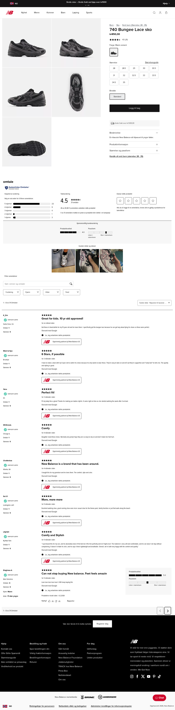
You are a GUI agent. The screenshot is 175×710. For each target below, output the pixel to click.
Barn (112, 25)
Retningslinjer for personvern (42, 706)
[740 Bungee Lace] (26, 43)
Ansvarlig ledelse (66, 653)
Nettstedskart (64, 675)
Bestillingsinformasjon (40, 657)
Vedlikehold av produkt (12, 666)
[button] (160, 12)
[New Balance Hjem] (10, 13)
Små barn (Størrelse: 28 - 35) (134, 25)
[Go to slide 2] (87, 5)
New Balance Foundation (70, 657)
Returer (33, 662)
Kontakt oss (6, 649)
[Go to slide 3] (89, 5)
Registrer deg (102, 624)
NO (10, 706)
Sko (117, 25)
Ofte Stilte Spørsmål (10, 653)
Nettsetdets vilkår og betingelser (73, 706)
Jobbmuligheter (66, 662)
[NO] (12, 3)
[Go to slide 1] (86, 5)
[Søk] (154, 12)
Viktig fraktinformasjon (40, 653)
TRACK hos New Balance (70, 666)
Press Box (63, 670)
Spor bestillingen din (39, 649)
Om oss (61, 679)
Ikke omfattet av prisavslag (13, 662)
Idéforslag (91, 649)
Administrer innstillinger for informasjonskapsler (111, 706)
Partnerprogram (94, 653)
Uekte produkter (95, 657)
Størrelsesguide (151, 62)
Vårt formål (63, 649)
